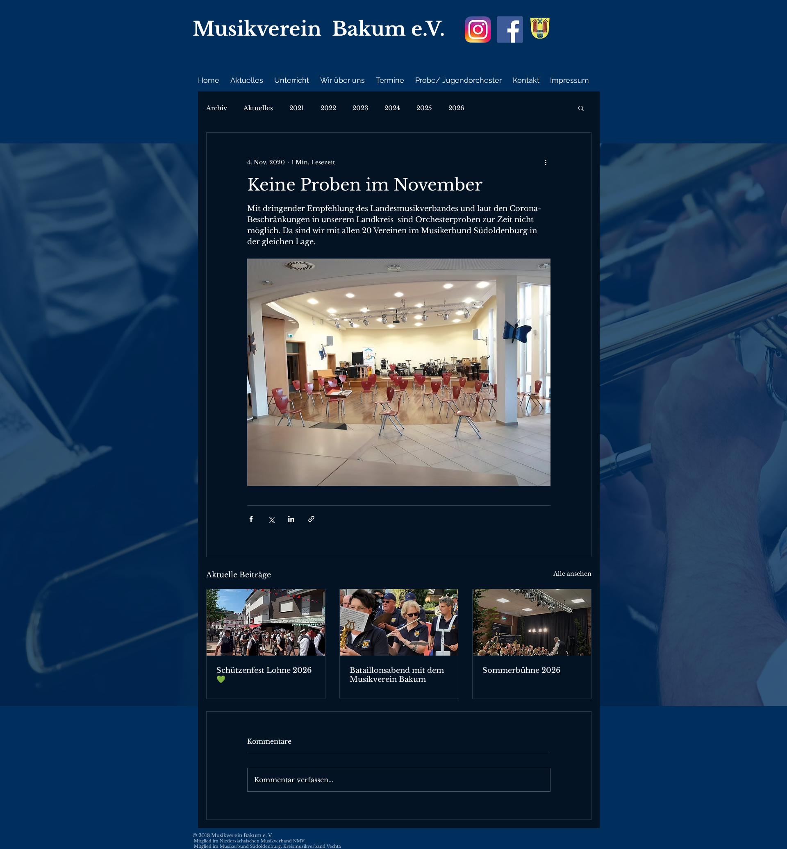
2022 (328, 108)
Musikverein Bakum (299, 29)
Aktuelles (258, 108)
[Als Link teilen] (311, 519)
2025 (424, 108)
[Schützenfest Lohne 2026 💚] (266, 622)
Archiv (216, 108)
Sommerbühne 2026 (521, 670)
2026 (456, 108)
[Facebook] (510, 29)
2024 (392, 108)
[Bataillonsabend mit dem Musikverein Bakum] (399, 622)
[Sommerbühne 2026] (532, 622)
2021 (296, 108)
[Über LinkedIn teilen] (291, 519)
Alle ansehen (572, 573)
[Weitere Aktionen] (545, 162)
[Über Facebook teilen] (251, 519)
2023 (360, 108)
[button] (581, 107)
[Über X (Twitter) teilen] (271, 519)
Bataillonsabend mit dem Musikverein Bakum (397, 675)
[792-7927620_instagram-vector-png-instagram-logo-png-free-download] (478, 29)
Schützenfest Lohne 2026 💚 (264, 675)
